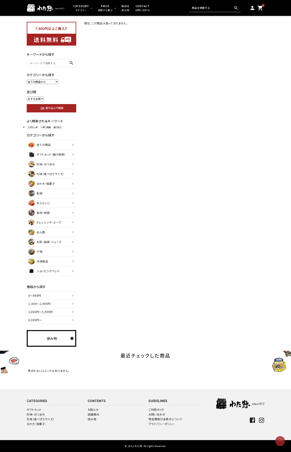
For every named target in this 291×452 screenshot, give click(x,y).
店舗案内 (93, 414)
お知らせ (93, 410)
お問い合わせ (156, 414)
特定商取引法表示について (165, 419)
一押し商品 (46, 127)
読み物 (92, 419)
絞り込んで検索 (51, 108)
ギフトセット (34, 410)
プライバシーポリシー (161, 424)
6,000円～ (35, 320)
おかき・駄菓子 (36, 424)
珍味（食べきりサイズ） (40, 419)
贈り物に (58, 127)
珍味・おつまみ (36, 414)
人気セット (33, 127)
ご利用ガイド (156, 410)
